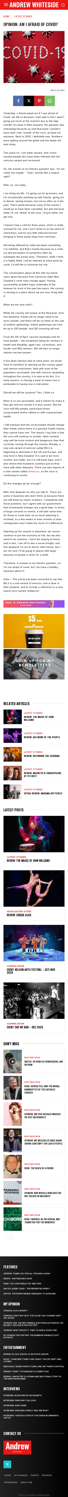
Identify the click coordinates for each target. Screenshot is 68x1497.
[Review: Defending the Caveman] (12, 754)
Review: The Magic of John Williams (39, 718)
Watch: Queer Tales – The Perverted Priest (26, 1289)
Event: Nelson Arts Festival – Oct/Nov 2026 (31, 971)
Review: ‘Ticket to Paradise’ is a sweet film (26, 1371)
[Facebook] (18, 101)
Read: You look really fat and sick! (22, 1284)
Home (6, 16)
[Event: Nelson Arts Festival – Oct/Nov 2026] (34, 943)
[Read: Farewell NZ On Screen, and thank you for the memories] (12, 1219)
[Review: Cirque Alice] (34, 888)
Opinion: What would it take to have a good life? (30, 1330)
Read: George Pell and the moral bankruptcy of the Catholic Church (42, 1089)
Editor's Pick (32, 1058)
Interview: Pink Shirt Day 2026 (19, 1400)
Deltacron (34, 471)
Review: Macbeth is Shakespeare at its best (42, 774)
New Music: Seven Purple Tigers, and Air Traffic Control (33, 1366)
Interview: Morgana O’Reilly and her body (26, 1410)
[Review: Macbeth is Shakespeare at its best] (12, 773)
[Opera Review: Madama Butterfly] (12, 791)
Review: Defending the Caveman (41, 756)
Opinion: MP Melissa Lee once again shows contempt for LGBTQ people (43, 1141)
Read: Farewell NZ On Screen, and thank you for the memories (42, 1220)
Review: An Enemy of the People (42, 737)
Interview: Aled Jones (15, 1405)
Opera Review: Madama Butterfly (43, 793)
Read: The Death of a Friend (39, 1168)
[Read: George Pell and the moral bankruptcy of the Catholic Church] (12, 1088)
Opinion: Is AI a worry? (15, 1311)
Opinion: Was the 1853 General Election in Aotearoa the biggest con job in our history (33, 1324)
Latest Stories (23, 16)
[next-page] (11, 1237)
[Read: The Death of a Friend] (12, 1167)
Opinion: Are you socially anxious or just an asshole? (42, 1115)
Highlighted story (19, 912)
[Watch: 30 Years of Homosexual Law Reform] (12, 1061)
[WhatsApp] (49, 101)
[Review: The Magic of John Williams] (12, 717)
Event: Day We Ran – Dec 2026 (25, 1027)
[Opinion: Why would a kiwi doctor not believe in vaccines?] (12, 1193)
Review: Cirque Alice (19, 915)
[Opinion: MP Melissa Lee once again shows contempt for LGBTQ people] (12, 1140)
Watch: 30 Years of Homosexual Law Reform (43, 1063)
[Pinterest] (39, 101)
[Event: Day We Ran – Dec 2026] (34, 1000)
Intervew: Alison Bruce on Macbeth (22, 1395)
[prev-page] (5, 1237)
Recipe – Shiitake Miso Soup (17, 1279)
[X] (29, 101)
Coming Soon (15, 966)
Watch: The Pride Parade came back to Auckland (29, 1294)
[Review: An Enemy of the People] (12, 735)
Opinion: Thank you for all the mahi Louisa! (26, 1273)
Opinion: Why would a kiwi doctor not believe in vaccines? (42, 1194)
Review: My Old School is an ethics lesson (25, 1354)
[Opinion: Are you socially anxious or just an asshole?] (12, 1114)
